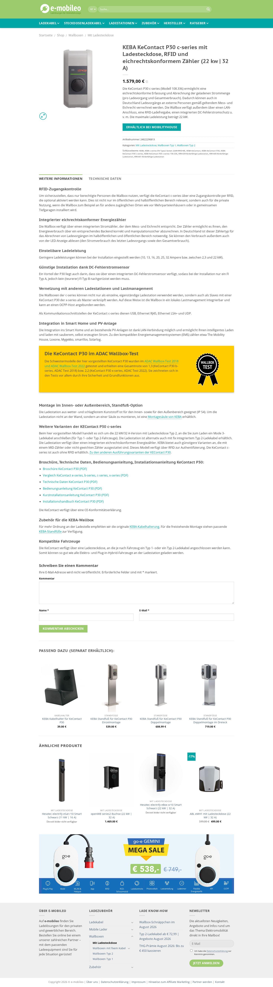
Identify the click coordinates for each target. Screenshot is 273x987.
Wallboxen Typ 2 (186, 145)
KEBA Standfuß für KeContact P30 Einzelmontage (111, 720)
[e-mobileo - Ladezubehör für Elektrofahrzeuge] (60, 9)
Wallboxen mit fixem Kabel (109, 948)
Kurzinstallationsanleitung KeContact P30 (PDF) (76, 495)
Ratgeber (198, 23)
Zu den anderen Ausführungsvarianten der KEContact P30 (130, 452)
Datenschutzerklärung (217, 951)
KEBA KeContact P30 (211, 150)
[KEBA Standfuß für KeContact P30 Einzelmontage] (111, 685)
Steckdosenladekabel (83, 23)
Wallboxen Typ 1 (167, 145)
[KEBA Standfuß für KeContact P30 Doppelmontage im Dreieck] (210, 685)
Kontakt (220, 982)
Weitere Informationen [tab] (60, 178)
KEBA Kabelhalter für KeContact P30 (62, 720)
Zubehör (149, 23)
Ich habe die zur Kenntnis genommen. (212, 952)
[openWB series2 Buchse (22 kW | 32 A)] (111, 780)
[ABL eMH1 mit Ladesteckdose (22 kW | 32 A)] (210, 780)
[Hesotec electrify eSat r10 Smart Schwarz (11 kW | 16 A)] (62, 780)
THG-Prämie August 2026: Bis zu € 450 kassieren (161, 948)
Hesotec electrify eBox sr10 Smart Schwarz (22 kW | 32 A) (161, 806)
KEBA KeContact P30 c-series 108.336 (160, 153)
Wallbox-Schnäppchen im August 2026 (157, 924)
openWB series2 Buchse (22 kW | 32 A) (111, 815)
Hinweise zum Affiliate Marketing (169, 982)
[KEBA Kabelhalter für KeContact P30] (62, 685)
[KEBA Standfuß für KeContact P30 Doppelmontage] (161, 685)
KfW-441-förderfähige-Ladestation (149, 156)
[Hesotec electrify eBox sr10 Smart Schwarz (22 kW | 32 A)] (161, 775)
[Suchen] (208, 9)
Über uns (92, 982)
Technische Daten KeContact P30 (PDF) (70, 482)
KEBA (141, 150)
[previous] (39, 791)
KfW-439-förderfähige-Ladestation (193, 153)
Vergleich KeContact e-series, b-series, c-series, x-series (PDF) (85, 475)
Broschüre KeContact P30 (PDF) (65, 469)
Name (44, 610)
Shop (60, 35)
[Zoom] (43, 116)
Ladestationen (121, 23)
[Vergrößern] (78, 80)
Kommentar (46, 578)
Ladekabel (48, 23)
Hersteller (173, 23)
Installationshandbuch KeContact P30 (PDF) (73, 501)
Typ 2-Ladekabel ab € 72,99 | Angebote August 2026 (159, 936)
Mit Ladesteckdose (101, 35)
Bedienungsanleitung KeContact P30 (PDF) (72, 488)
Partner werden (202, 982)
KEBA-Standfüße (50, 531)
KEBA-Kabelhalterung (144, 527)
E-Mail (144, 610)
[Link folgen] (208, 369)
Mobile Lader (98, 929)
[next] (233, 791)
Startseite (46, 35)
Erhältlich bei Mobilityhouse (151, 127)
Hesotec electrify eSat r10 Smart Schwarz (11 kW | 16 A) (62, 815)
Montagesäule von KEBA (165, 417)
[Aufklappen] (132, 922)
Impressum (138, 982)
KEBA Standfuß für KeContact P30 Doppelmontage (161, 720)
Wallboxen (76, 35)
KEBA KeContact (193, 150)
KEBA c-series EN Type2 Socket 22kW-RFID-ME (165, 150)
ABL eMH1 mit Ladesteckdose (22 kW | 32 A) (210, 815)
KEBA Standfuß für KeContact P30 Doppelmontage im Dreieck (210, 720)
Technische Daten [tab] (105, 178)
